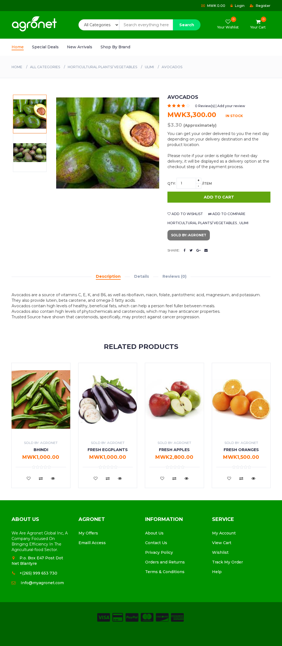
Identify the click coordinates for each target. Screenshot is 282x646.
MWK (215, 6)
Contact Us (156, 542)
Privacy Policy (159, 552)
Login (239, 6)
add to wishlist (187, 214)
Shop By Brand (115, 46)
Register (262, 6)
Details (141, 276)
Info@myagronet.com (42, 582)
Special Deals (45, 46)
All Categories (45, 67)
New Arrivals (79, 46)
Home (18, 46)
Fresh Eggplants (108, 449)
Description (108, 276)
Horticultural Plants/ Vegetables (102, 67)
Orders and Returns (165, 562)
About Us (154, 533)
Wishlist (220, 552)
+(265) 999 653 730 (38, 573)
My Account (224, 533)
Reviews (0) (174, 276)
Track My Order (227, 562)
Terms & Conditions (165, 571)
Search (186, 24)
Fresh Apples (174, 449)
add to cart (219, 197)
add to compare (228, 214)
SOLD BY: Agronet (188, 235)
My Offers (88, 533)
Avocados (172, 67)
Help (217, 571)
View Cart (221, 542)
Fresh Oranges (241, 449)
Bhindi (41, 449)
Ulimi (149, 67)
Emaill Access (92, 542)
